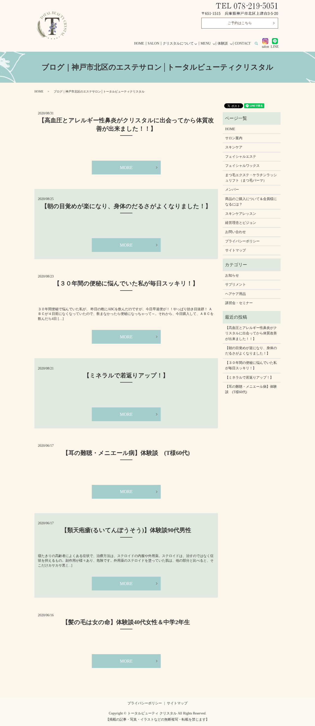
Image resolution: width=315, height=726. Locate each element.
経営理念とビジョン (240, 223)
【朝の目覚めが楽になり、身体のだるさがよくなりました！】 (126, 206)
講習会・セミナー (239, 303)
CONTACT (243, 43)
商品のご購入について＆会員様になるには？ (251, 201)
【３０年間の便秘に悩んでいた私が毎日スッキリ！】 (126, 283)
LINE (275, 46)
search (259, 44)
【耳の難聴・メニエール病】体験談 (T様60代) (126, 453)
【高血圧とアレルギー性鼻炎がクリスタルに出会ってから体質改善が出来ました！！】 (251, 333)
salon (265, 46)
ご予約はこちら (240, 23)
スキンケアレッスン (240, 214)
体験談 (223, 43)
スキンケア (233, 147)
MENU (206, 43)
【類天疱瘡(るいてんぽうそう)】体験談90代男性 (129, 530)
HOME (139, 43)
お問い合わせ (235, 232)
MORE (126, 167)
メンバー (232, 189)
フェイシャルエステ (240, 156)
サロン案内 (233, 138)
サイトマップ (235, 250)
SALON (153, 43)
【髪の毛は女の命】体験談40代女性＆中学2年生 (126, 622)
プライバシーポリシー (242, 241)
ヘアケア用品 (235, 294)
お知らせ (232, 275)
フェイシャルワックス (242, 166)
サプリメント (235, 284)
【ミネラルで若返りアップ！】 (126, 375)
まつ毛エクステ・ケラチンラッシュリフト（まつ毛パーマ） (251, 177)
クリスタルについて (178, 43)
